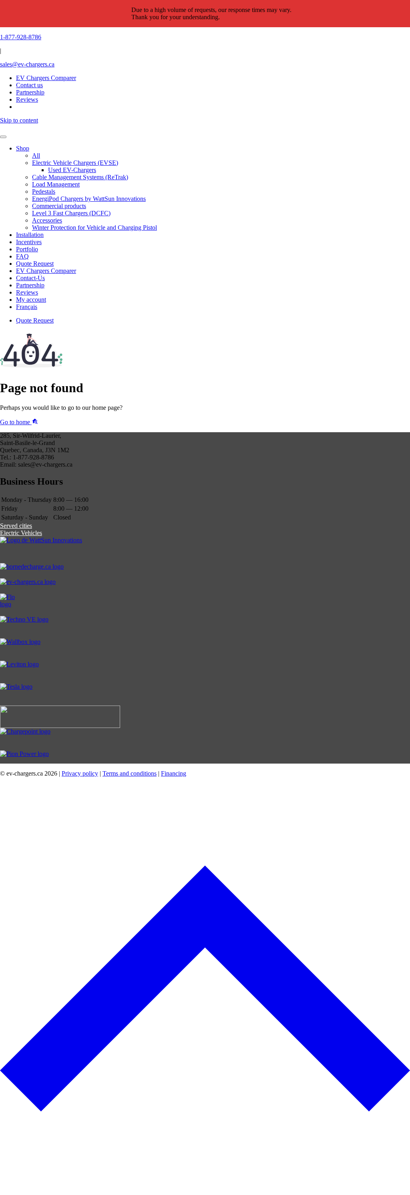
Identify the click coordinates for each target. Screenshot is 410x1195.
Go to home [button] (16, 422)
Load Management (56, 184)
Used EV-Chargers (72, 169)
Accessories (47, 220)
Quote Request (35, 263)
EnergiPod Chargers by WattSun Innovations (89, 198)
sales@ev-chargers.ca (27, 64)
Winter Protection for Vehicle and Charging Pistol (94, 227)
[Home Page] (205, 127)
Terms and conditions (129, 773)
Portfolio (27, 249)
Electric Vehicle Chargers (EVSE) (75, 162)
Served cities (16, 525)
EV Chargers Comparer (46, 77)
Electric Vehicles (21, 532)
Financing (173, 773)
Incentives (29, 242)
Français (26, 306)
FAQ (22, 256)
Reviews (27, 292)
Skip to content (19, 120)
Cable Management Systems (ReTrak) (80, 177)
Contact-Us (30, 278)
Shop (22, 148)
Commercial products (59, 206)
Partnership (30, 285)
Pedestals (43, 191)
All (36, 155)
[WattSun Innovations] (205, 550)
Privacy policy (80, 773)
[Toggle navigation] (3, 137)
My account (31, 299)
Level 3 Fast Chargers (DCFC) (71, 213)
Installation (30, 234)
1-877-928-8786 (20, 37)
